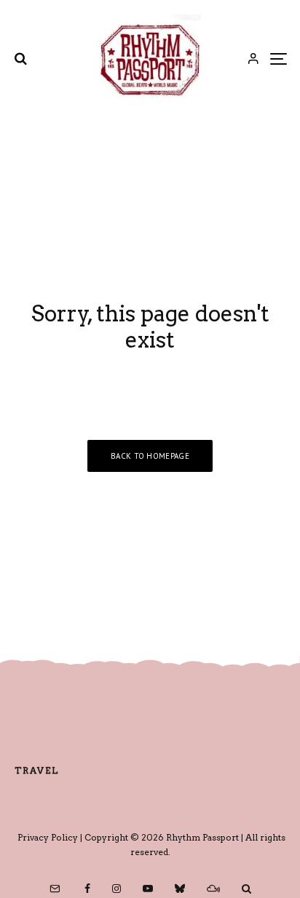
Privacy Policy (47, 837)
